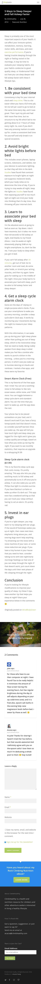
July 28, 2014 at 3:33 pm (13, 670)
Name (8, 797)
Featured (15, 22)
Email (8, 807)
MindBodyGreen (29, 610)
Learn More (22, 880)
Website (8, 817)
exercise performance (14, 52)
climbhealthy (11, 19)
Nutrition (23, 22)
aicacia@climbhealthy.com (16, 933)
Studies (8, 172)
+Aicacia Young (16, 974)
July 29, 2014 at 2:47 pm (13, 732)
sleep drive (17, 100)
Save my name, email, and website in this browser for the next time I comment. (20, 833)
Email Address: (11, 948)
